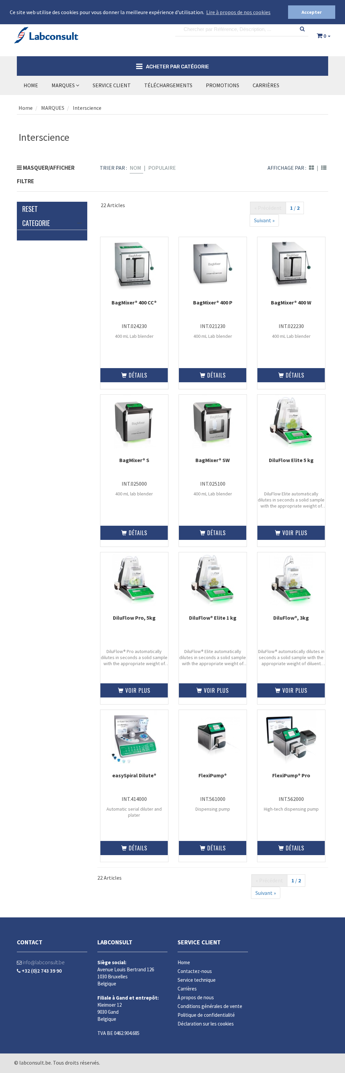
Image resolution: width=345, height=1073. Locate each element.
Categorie (36, 223)
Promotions (222, 85)
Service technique (197, 980)
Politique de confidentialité (206, 1015)
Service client (199, 942)
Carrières (266, 85)
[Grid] (311, 167)
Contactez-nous (195, 971)
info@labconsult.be (43, 962)
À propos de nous (196, 997)
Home (31, 85)
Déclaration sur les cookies (206, 1023)
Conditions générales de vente (210, 1006)
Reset (30, 208)
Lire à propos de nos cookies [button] (238, 12)
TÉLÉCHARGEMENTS (168, 85)
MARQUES (64, 85)
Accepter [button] (312, 12)
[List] (323, 167)
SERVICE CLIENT (112, 85)
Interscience (87, 107)
